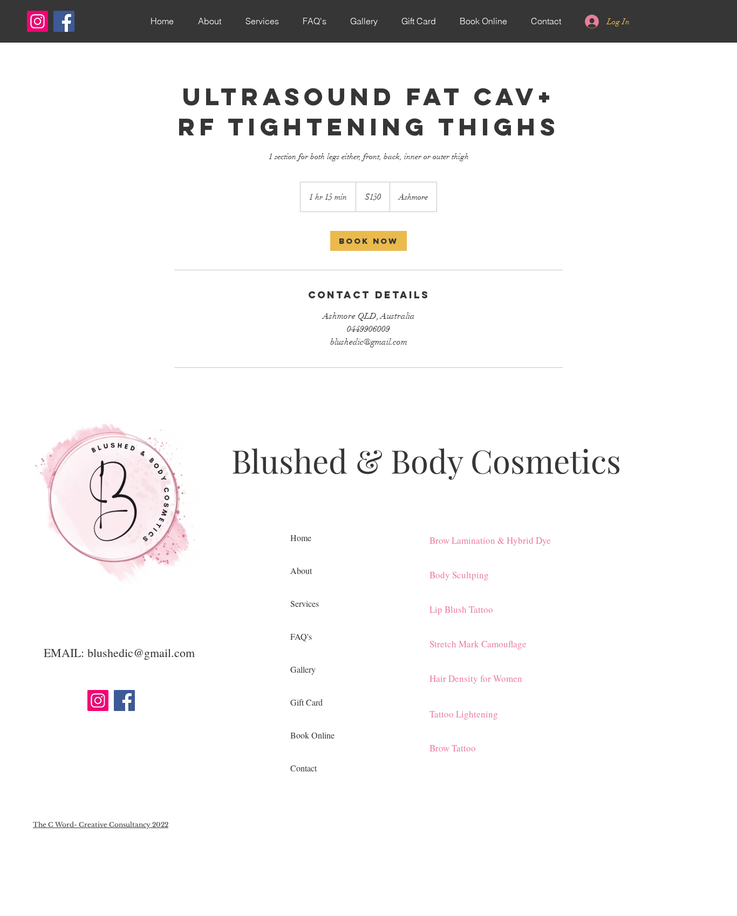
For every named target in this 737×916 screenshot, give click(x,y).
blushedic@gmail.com (141, 652)
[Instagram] (37, 21)
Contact (303, 768)
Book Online (312, 735)
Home (300, 537)
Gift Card (306, 702)
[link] (368, 241)
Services (304, 603)
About (301, 570)
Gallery (303, 669)
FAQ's (301, 636)
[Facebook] (63, 21)
